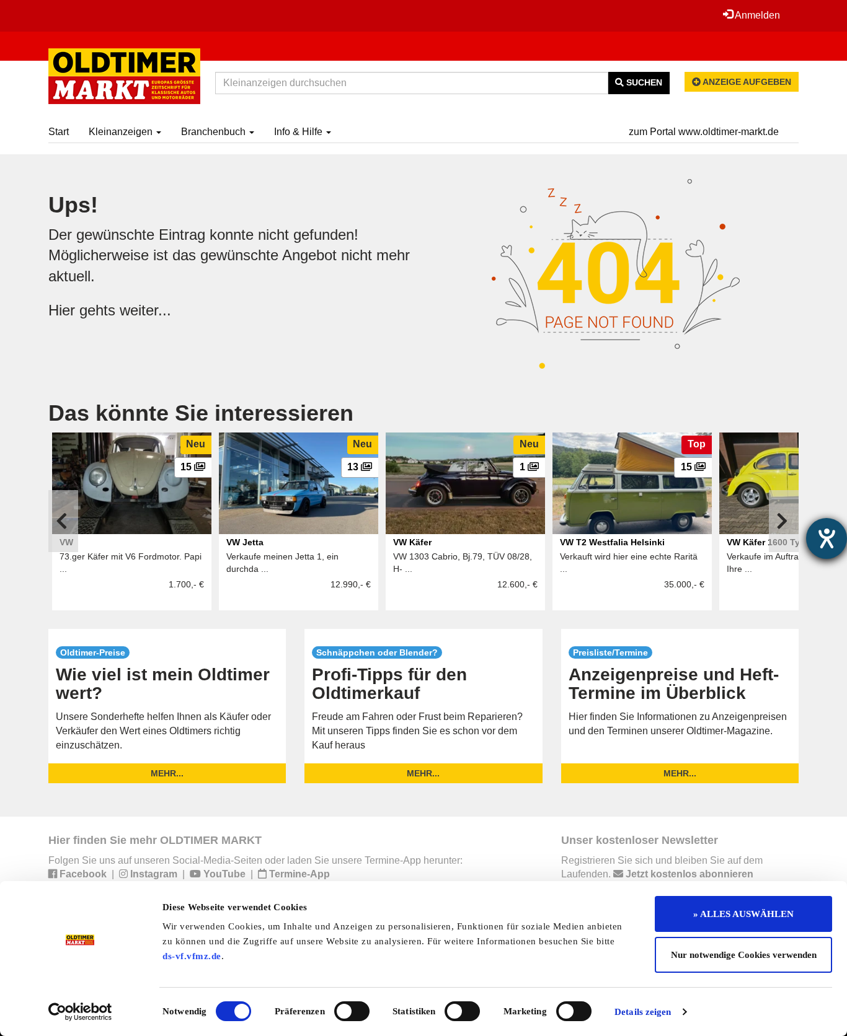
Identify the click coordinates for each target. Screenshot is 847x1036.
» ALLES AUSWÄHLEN (743, 914)
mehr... (167, 773)
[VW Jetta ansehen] (298, 483)
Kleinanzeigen (122, 131)
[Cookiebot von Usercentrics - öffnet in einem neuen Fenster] (80, 1012)
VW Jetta (245, 542)
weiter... (145, 310)
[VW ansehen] (131, 483)
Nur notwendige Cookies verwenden (744, 955)
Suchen (643, 82)
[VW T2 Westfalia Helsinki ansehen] (632, 483)
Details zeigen (642, 1012)
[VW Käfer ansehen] (465, 483)
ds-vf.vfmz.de (191, 956)
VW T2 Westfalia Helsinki (612, 542)
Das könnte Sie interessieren (200, 413)
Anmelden (756, 15)
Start (58, 131)
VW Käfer (412, 542)
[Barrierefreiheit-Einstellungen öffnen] (826, 538)
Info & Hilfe (299, 131)
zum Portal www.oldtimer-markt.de (704, 131)
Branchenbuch (214, 131)
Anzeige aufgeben (746, 82)
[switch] (352, 1011)
